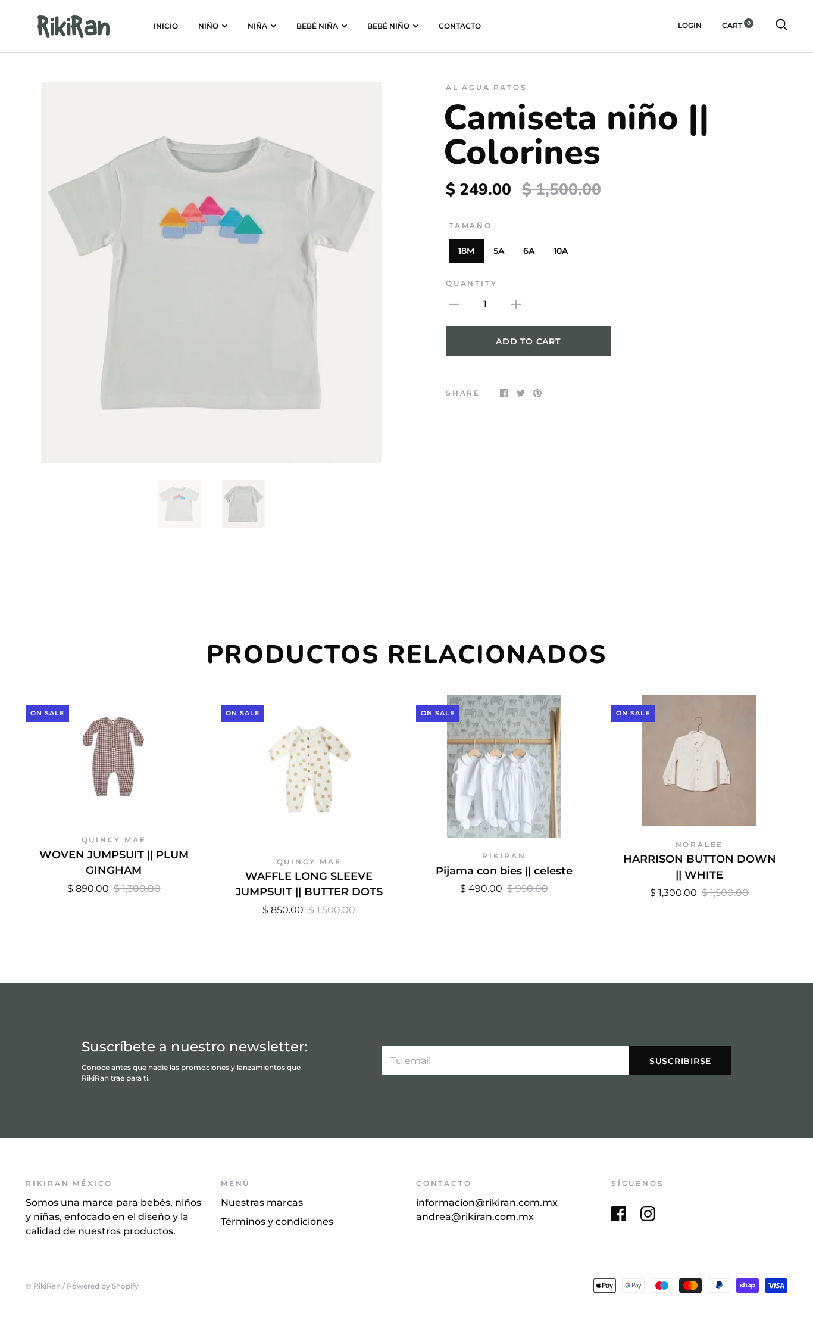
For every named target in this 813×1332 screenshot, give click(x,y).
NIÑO (208, 25)
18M (466, 250)
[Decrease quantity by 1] (454, 304)
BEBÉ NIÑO (388, 25)
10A (561, 250)
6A (528, 250)
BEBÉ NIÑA (317, 25)
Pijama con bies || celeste (504, 870)
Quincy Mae (114, 839)
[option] (211, 272)
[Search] (781, 25)
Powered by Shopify (103, 1286)
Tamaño (470, 225)
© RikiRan (43, 1286)
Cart (736, 25)
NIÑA (257, 25)
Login (690, 25)
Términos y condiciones (277, 1221)
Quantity (471, 283)
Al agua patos (486, 87)
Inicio (166, 25)
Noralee (700, 844)
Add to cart (528, 341)
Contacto (460, 25)
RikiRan (504, 855)
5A (498, 250)
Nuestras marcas (262, 1202)
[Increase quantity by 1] (516, 304)
